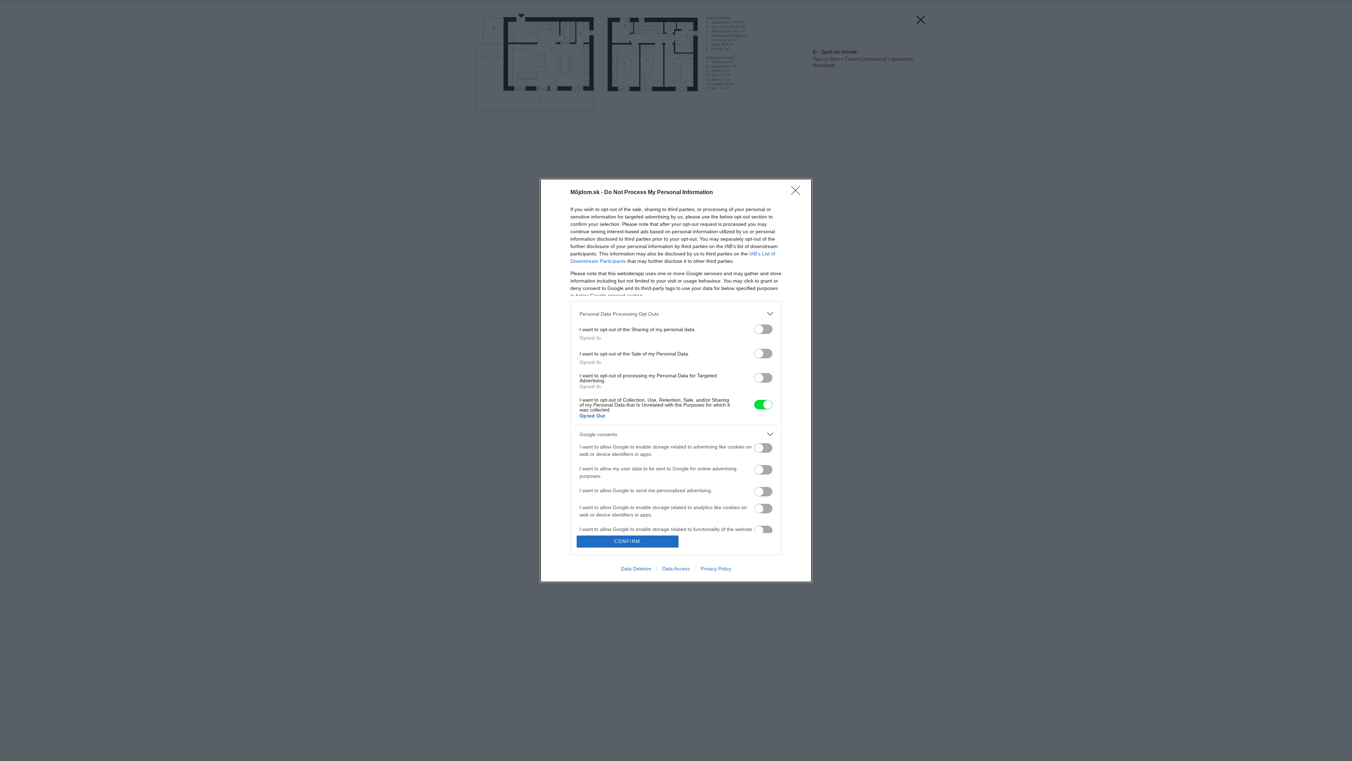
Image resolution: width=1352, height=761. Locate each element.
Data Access (676, 568)
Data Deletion (636, 568)
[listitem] (676, 313)
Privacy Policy (716, 568)
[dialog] (676, 380)
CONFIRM (627, 541)
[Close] (798, 192)
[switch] (763, 329)
